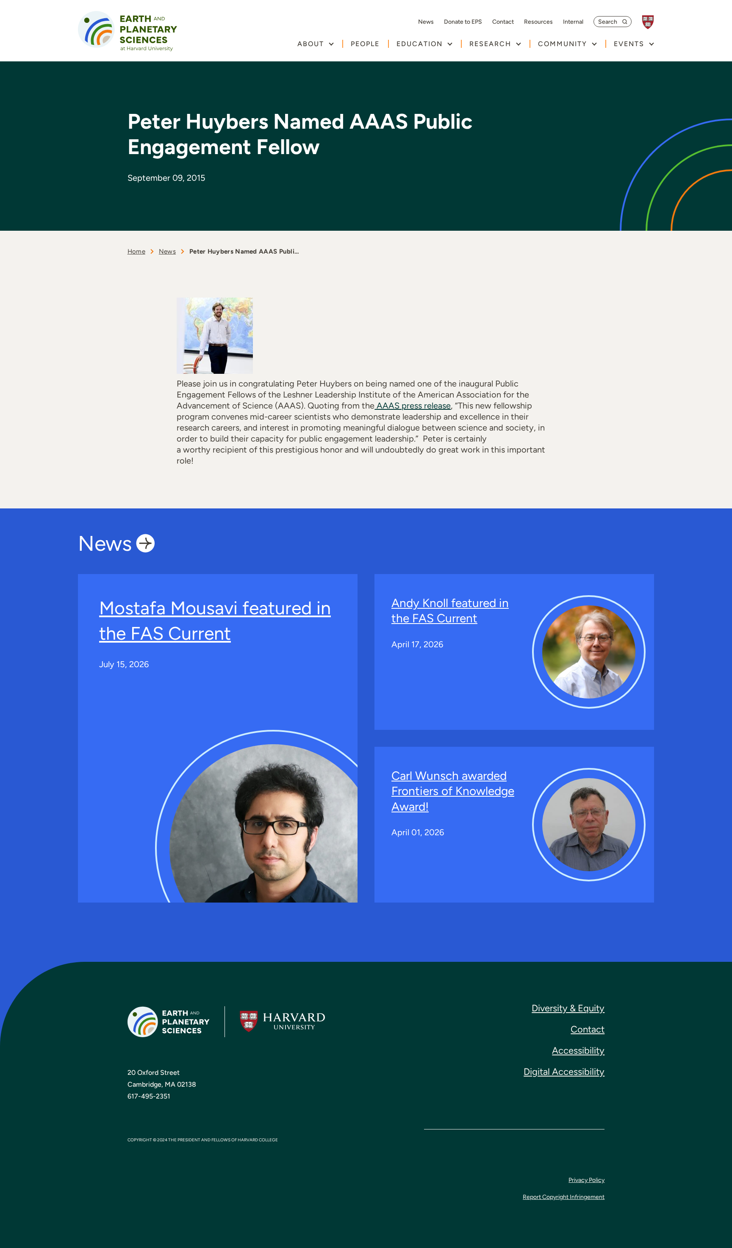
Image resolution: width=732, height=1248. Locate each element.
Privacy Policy (586, 1180)
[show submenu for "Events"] (651, 44)
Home (136, 251)
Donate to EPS (463, 22)
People (365, 44)
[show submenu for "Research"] (518, 44)
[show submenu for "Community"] (594, 44)
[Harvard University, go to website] (652, 22)
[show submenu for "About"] (331, 44)
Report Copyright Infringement (563, 1197)
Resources (538, 22)
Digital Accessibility (564, 1071)
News (426, 22)
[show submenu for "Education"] (449, 44)
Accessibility (578, 1050)
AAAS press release (412, 405)
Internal (573, 22)
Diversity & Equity (568, 1008)
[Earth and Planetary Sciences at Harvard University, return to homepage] (127, 31)
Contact (503, 22)
